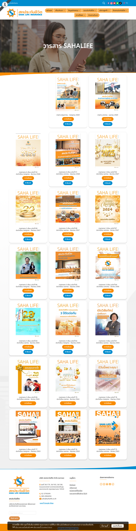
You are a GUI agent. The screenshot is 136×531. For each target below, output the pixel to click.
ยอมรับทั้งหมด (117, 526)
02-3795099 (45, 493)
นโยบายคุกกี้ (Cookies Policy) (42, 527)
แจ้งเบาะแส (73, 488)
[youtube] (114, 3)
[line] (117, 3)
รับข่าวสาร (14, 518)
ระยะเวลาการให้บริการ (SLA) (78, 493)
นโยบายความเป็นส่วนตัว (22, 527)
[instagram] (111, 3)
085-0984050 (46, 496)
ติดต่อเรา (72, 485)
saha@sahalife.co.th (49, 499)
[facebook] (108, 3)
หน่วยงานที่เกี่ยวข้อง (76, 491)
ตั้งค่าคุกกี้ (104, 526)
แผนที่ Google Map (46, 503)
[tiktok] (120, 3)
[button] (104, 3)
